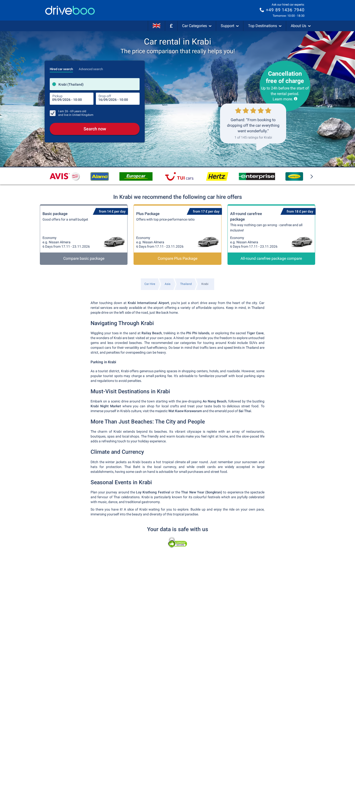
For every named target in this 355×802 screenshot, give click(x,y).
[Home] (70, 10)
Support (227, 25)
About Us (298, 25)
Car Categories (194, 25)
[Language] (156, 26)
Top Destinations (262, 25)
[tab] (61, 68)
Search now (95, 128)
